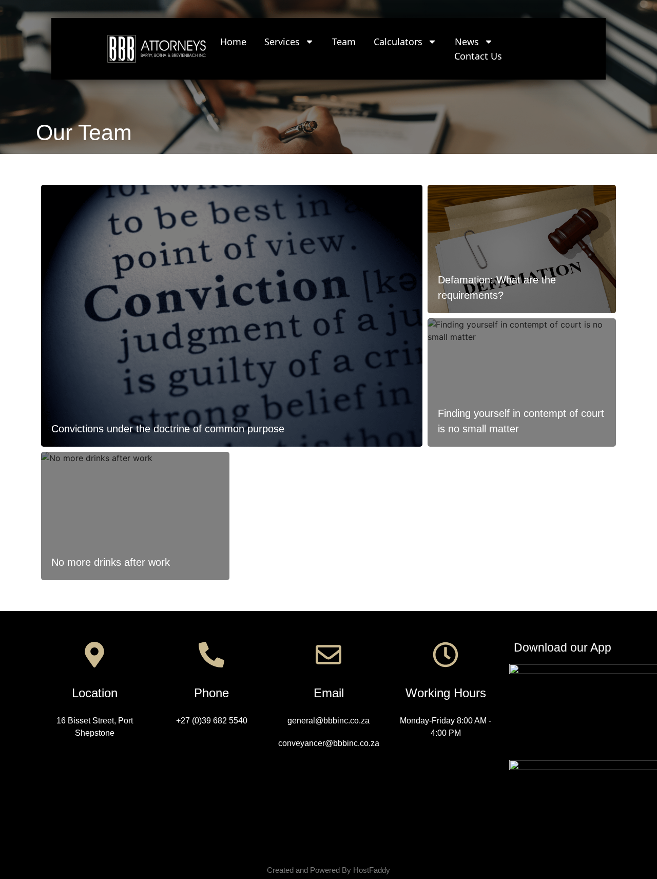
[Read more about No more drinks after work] (135, 516)
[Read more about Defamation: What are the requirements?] (522, 249)
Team (344, 41)
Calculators (398, 41)
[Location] (94, 654)
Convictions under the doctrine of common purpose (167, 428)
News (467, 41)
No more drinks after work (110, 562)
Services (282, 41)
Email (329, 693)
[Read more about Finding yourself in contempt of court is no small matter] (522, 382)
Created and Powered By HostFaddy (328, 870)
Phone (211, 693)
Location (95, 693)
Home (233, 41)
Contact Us (478, 56)
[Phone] (211, 654)
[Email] (328, 654)
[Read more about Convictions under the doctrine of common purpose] (231, 316)
